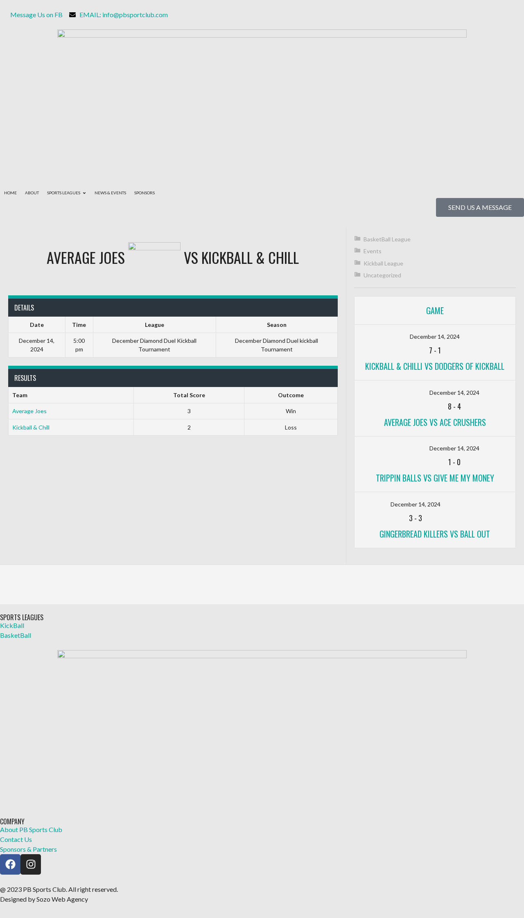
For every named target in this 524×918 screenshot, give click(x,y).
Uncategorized (382, 275)
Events (373, 251)
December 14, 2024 (435, 336)
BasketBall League (387, 239)
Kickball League (383, 263)
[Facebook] (10, 864)
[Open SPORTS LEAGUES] (84, 193)
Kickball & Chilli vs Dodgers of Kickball (434, 366)
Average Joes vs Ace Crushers (435, 422)
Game (435, 310)
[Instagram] (30, 864)
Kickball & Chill (31, 427)
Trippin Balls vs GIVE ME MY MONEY (435, 478)
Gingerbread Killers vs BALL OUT (434, 534)
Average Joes (29, 410)
